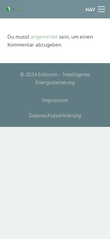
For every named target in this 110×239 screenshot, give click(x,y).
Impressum (55, 100)
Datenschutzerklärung (55, 115)
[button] (95, 9)
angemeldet (44, 36)
